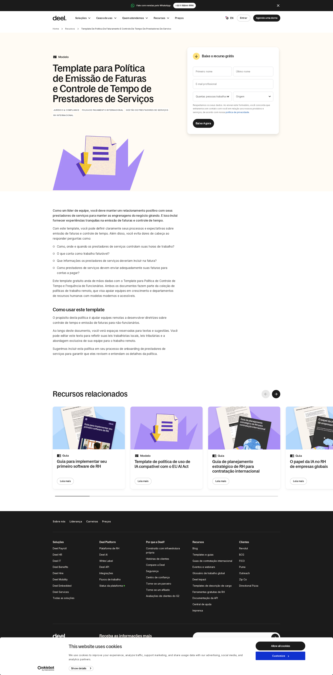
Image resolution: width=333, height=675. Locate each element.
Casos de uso (104, 17)
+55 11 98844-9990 (184, 5)
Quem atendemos (133, 17)
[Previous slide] (266, 394)
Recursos (159, 17)
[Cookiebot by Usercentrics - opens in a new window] (46, 668)
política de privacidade (237, 112)
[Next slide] (276, 394)
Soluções (81, 17)
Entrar (243, 17)
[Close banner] (278, 5)
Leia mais (65, 481)
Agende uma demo (267, 17)
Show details (78, 668)
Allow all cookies (280, 645)
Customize (278, 655)
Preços (179, 17)
